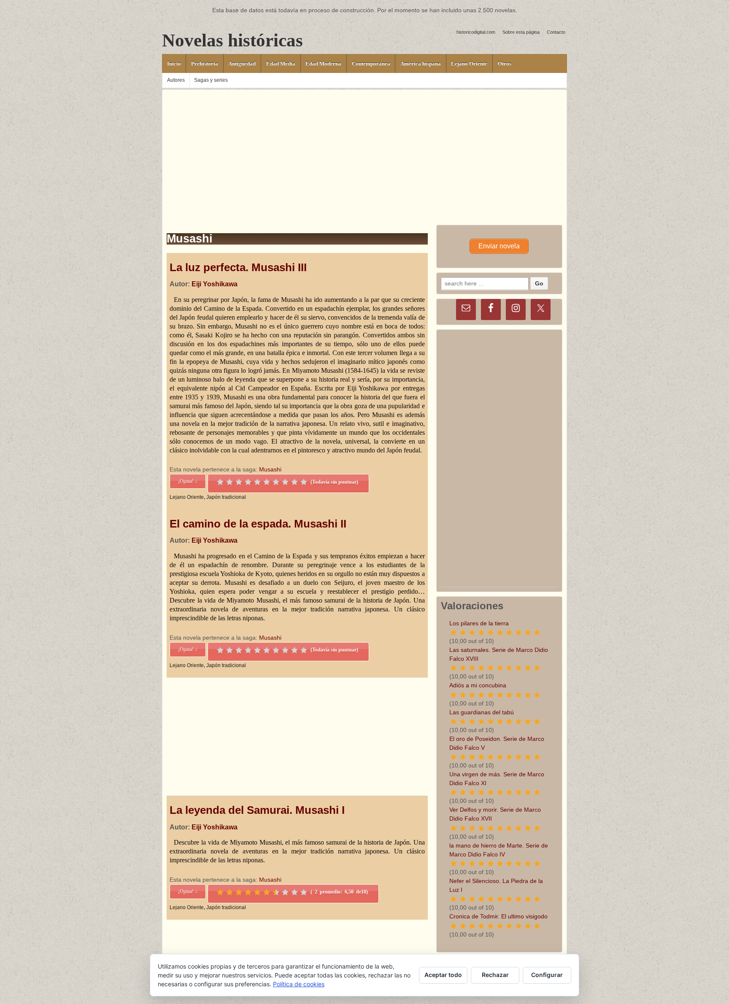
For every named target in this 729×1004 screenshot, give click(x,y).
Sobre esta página (521, 32)
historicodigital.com (475, 32)
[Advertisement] (364, 149)
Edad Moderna (323, 63)
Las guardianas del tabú (481, 712)
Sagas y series (211, 80)
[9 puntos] (294, 482)
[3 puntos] (239, 482)
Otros (504, 63)
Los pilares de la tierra (479, 623)
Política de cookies (298, 984)
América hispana (420, 63)
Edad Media (280, 63)
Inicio (174, 63)
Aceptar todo (443, 974)
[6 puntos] (266, 482)
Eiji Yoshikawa (215, 284)
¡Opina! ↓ (187, 481)
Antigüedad (242, 63)
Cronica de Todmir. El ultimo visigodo (498, 916)
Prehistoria (204, 63)
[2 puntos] (229, 482)
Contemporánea (371, 63)
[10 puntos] (304, 482)
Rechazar (495, 974)
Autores (176, 80)
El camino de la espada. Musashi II (258, 523)
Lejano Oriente (469, 63)
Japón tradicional (226, 497)
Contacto (556, 32)
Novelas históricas (232, 40)
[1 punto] (220, 482)
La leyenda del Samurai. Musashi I (257, 810)
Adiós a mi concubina (477, 685)
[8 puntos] (285, 482)
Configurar (547, 974)
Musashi (270, 469)
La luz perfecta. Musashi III (238, 267)
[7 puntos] (276, 482)
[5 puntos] (257, 482)
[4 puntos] (248, 482)
